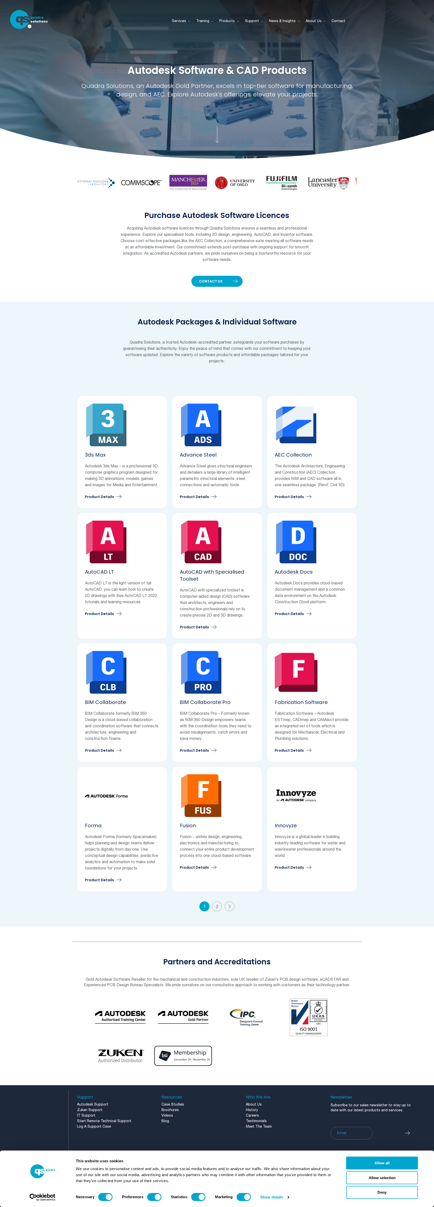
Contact (338, 21)
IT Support (86, 1115)
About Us (313, 21)
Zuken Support (89, 1110)
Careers (252, 1115)
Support (252, 21)
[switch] (154, 1197)
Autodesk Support (92, 1104)
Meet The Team (259, 1126)
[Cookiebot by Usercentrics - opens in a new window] (43, 1197)
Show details (271, 1197)
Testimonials (256, 1121)
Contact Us (211, 281)
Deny (382, 1192)
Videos (167, 1115)
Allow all (382, 1163)
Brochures (170, 1110)
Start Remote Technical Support (104, 1121)
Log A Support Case (94, 1126)
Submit (410, 1133)
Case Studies (172, 1104)
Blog (165, 1121)
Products (227, 21)
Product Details (99, 497)
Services (179, 21)
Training (202, 21)
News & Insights (282, 21)
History (252, 1110)
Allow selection (382, 1178)
